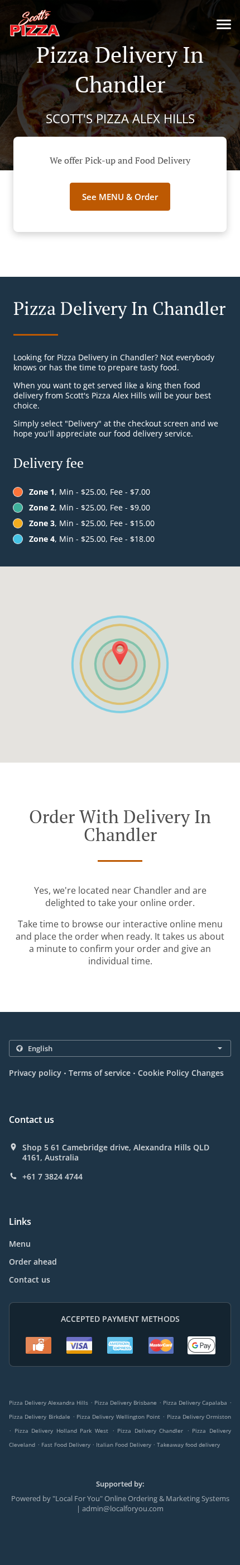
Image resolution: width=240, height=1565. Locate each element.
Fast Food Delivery (66, 1444)
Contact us (29, 1279)
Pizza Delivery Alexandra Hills (48, 1402)
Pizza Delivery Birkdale (39, 1416)
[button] (224, 24)
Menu (20, 1243)
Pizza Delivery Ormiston (199, 1416)
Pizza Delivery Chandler (150, 1430)
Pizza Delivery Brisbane (125, 1402)
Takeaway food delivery (188, 1444)
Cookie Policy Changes (181, 1072)
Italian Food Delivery (124, 1444)
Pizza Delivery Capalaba (195, 1402)
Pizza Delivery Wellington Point (118, 1416)
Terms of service (100, 1072)
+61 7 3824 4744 (52, 1177)
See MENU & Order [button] (120, 196)
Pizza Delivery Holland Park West (61, 1430)
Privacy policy (35, 1072)
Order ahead (33, 1261)
